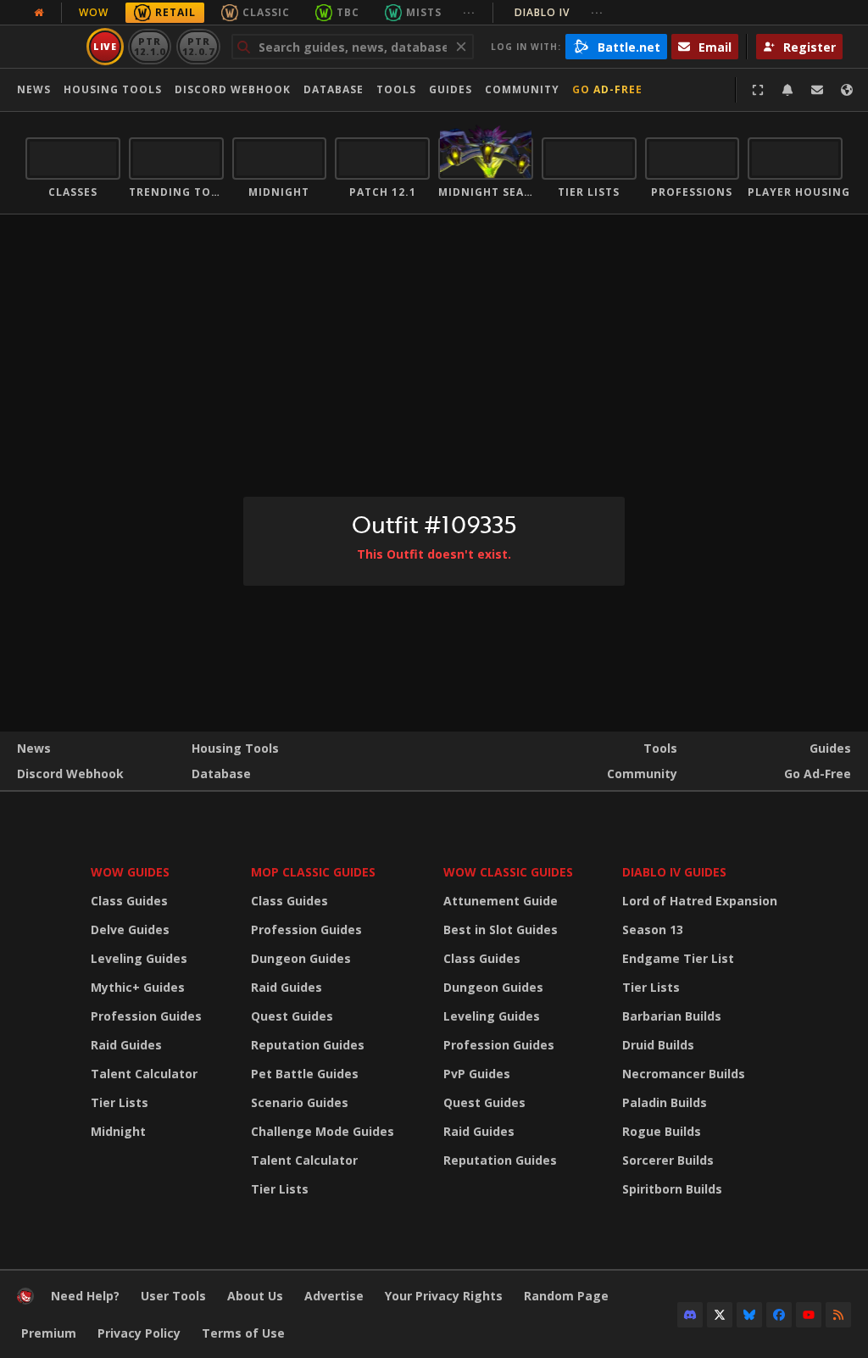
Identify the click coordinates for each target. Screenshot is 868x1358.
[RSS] (838, 1314)
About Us (255, 1296)
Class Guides (129, 901)
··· (469, 12)
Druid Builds (658, 1045)
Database (333, 89)
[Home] (25, 1300)
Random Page (566, 1296)
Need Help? (85, 1296)
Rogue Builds (661, 1131)
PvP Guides (476, 1074)
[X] (719, 1314)
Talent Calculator (144, 1074)
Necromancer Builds (683, 1074)
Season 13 (652, 929)
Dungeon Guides (301, 958)
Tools (660, 748)
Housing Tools (235, 748)
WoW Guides (130, 872)
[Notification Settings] (787, 90)
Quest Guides (292, 1016)
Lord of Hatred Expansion (699, 901)
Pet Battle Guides (305, 1074)
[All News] (39, 13)
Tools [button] (396, 89)
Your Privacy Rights (444, 1296)
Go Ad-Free (607, 89)
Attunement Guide (500, 901)
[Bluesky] (749, 1314)
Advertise (334, 1296)
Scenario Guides (299, 1102)
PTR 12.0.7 (198, 46)
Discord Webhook (233, 89)
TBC (348, 12)
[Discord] (690, 1314)
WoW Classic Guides (508, 872)
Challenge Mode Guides (322, 1131)
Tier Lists (119, 1102)
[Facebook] (779, 1314)
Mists (424, 12)
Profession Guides (146, 1016)
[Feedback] (817, 90)
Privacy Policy (139, 1333)
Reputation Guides (307, 1045)
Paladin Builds (664, 1102)
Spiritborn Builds (672, 1189)
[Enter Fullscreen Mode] (758, 90)
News (34, 89)
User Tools (173, 1296)
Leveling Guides (139, 958)
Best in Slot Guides (500, 929)
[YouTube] (808, 1314)
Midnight (118, 1131)
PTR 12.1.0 (149, 46)
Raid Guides (126, 1045)
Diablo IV (559, 12)
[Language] (847, 90)
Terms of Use (243, 1333)
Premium (48, 1333)
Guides (450, 89)
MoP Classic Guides (313, 872)
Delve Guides (130, 929)
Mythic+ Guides (138, 987)
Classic (266, 12)
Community (522, 89)
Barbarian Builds (671, 1016)
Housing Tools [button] (113, 89)
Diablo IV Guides (674, 872)
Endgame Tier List (678, 958)
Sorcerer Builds (668, 1160)
